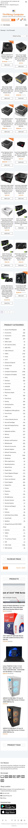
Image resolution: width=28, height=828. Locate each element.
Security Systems (9, 503)
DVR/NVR (7, 386)
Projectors (7, 491)
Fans (6, 395)
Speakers (7, 521)
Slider (6, 509)
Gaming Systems (9, 404)
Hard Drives (8, 407)
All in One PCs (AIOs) (10, 344)
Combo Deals (8, 365)
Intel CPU (7, 428)
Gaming (7, 401)
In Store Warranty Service (11, 419)
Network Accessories (10, 446)
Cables (6, 353)
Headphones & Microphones (12, 410)
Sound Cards (8, 518)
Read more (21, 98)
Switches (7, 530)
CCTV (6, 359)
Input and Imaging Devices (11, 425)
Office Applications (10, 461)
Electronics (8, 389)
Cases (6, 356)
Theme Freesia (19, 823)
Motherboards (8, 443)
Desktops (7, 380)
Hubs (6, 416)
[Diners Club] (14, 777)
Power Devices (8, 476)
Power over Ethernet (10, 479)
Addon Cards (8, 341)
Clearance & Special (10, 362)
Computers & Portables (11, 374)
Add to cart (7, 65)
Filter (5, 568)
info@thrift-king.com (14, 4)
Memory (7, 434)
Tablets (7, 533)
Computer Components (11, 371)
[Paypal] (10, 777)
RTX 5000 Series (9, 497)
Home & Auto (8, 413)
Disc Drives (8, 383)
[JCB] (2, 781)
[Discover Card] (19, 777)
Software (7, 512)
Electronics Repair (9, 392)
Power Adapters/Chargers (11, 473)
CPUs (6, 377)
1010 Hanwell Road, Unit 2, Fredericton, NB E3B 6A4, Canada (10, 2)
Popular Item (8, 470)
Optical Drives (8, 467)
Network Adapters (9, 449)
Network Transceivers (10, 452)
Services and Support (10, 506)
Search (13, 20)
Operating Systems (10, 464)
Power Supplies (9, 482)
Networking (8, 455)
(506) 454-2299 (5, 4)
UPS (6, 542)
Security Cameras (9, 500)
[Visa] (6, 777)
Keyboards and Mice (10, 431)
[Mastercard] (2, 777)
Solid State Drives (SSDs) (11, 515)
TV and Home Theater (10, 539)
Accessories (8, 332)
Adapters (7, 338)
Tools (6, 536)
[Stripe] (23, 777)
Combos (7, 368)
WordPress (14, 825)
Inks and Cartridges (10, 422)
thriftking (4, 6)
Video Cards (8, 545)
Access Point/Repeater (11, 329)
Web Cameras (8, 548)
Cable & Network (9, 350)
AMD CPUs (7, 347)
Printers (7, 488)
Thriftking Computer (13, 14)
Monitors (7, 437)
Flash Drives (8, 398)
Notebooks (8, 458)
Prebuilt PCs (8, 485)
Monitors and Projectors (11, 440)
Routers (7, 494)
